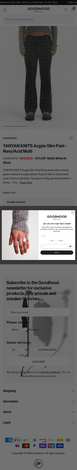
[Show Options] (70, 246)
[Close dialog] (72, 212)
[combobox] (55, 246)
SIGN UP (57, 252)
